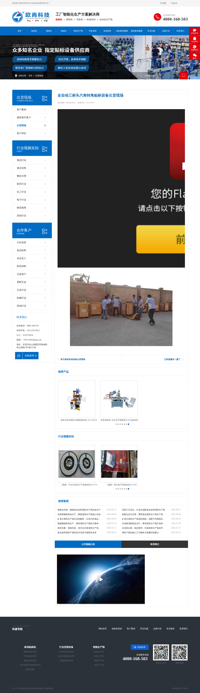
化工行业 (21, 192)
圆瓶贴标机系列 (30, 652)
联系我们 (184, 629)
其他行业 (21, 215)
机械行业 (21, 298)
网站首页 (103, 629)
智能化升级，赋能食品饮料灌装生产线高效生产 (79, 510)
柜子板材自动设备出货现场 (73, 359)
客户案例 (21, 109)
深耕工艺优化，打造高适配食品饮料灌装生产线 (143, 510)
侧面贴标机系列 (30, 660)
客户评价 (21, 133)
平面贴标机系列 (30, 656)
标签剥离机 (30, 669)
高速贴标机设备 (66, 660)
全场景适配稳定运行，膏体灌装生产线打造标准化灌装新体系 (144, 523)
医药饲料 (21, 266)
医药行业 (21, 184)
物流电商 (21, 207)
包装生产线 (99, 665)
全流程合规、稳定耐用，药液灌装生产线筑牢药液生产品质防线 (144, 528)
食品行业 (21, 160)
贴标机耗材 (117, 629)
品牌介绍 (157, 629)
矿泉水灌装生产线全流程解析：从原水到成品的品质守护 (80, 519)
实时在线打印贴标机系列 (30, 665)
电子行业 (21, 199)
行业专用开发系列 (66, 652)
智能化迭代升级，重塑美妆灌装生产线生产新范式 (144, 514)
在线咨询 (141, 647)
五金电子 (21, 274)
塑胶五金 (21, 282)
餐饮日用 (21, 176)
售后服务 (170, 629)
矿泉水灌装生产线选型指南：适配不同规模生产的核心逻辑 (144, 519)
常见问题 (144, 629)
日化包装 (21, 242)
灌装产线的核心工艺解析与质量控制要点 (140, 532)
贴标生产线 (99, 652)
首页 (30, 76)
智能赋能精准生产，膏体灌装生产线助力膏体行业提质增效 (80, 523)
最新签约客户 (24, 117)
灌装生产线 (99, 660)
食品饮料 (21, 250)
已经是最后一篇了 (172, 359)
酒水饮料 (21, 168)
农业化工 (21, 258)
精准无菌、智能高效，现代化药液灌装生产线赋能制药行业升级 (80, 528)
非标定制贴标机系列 (66, 656)
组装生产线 (99, 656)
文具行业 (21, 290)
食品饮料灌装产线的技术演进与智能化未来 (77, 532)
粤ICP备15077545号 (180, 688)
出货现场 (39, 76)
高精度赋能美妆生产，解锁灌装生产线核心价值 (79, 514)
